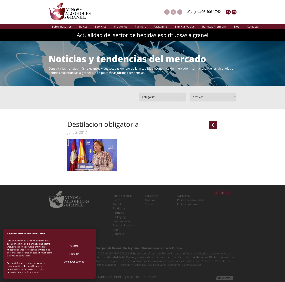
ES (228, 12)
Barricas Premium (214, 26)
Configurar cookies (74, 261)
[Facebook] (179, 12)
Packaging (160, 26)
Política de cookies (188, 204)
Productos (120, 26)
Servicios (100, 26)
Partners (140, 26)
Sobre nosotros (62, 26)
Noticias (150, 200)
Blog (236, 26)
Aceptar (74, 245)
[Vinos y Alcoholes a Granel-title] (69, 11)
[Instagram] (173, 12)
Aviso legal (183, 196)
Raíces (83, 26)
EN (234, 12)
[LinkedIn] (167, 12)
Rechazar (74, 253)
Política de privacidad (190, 200)
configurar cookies (32, 271)
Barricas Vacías (185, 26)
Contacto (253, 26)
